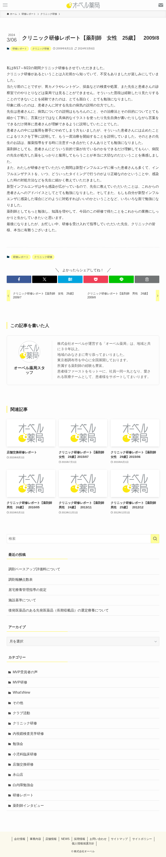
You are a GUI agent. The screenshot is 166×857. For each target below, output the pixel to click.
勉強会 (18, 744)
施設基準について (22, 600)
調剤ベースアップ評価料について (34, 569)
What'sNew (21, 692)
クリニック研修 (40, 48)
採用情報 (79, 839)
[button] (19, 279)
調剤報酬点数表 (20, 579)
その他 (18, 703)
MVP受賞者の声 (25, 672)
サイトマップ (119, 839)
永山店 (18, 774)
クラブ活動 (21, 713)
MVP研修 (20, 682)
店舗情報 (51, 839)
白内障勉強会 (23, 785)
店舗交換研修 (23, 764)
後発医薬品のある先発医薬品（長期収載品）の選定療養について (58, 610)
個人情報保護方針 (83, 843)
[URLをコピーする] (147, 279)
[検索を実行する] (155, 538)
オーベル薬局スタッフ (29, 370)
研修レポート (20, 48)
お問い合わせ (98, 839)
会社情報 (19, 839)
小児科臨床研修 (25, 754)
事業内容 (35, 839)
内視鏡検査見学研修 (28, 733)
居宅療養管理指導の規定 (27, 590)
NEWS (65, 839)
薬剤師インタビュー (28, 805)
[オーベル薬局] (83, 5)
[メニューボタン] (5, 5)
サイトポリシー (142, 839)
